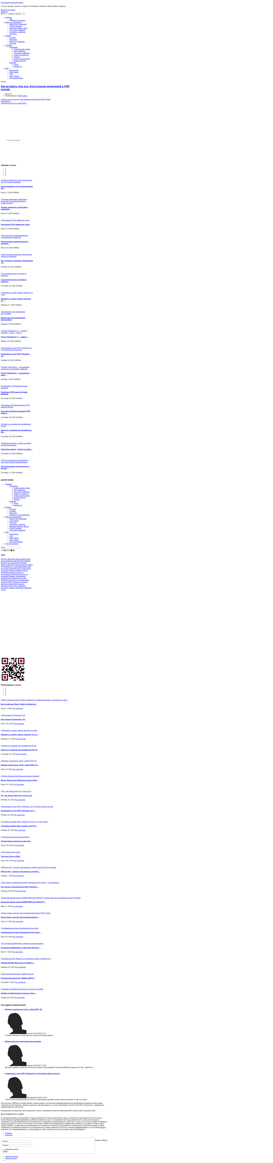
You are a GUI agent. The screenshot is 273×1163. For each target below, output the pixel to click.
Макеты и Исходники (13, 22)
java (18, 565)
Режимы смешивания (17, 576)
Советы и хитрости (21, 55)
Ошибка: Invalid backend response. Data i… (18, 993)
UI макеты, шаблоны (17, 32)
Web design (13, 70)
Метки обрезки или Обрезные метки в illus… (19, 780)
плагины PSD (6, 582)
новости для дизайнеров (19, 580)
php (16, 567)
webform (19, 570)
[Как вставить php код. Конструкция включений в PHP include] (25, 99)
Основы (17, 57)
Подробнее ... (6, 101)
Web (7, 68)
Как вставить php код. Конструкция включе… (20, 917)
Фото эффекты (19, 51)
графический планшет (10, 578)
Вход (3, 10)
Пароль (6, 1145)
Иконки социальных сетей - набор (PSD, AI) (23, 1009)
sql (9, 569)
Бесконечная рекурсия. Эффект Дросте (17, 978)
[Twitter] (7, 550)
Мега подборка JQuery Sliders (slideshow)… (19, 704)
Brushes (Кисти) (20, 61)
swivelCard (15, 569)
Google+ (20, 3)
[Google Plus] (13, 550)
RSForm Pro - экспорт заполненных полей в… (20, 872)
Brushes (4, 563)
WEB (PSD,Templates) (18, 24)
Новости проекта (18, 20)
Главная (8, 17)
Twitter (6, 3)
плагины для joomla (20, 582)
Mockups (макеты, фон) (18, 28)
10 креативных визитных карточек (15, 841)
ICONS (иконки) (15, 26)
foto (25, 563)
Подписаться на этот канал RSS (13, 103)
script (6, 569)
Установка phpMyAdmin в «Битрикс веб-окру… (21, 948)
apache (24, 559)
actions (18, 559)
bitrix (16, 561)
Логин (5, 1141)
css (9, 563)
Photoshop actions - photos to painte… (17, 449)
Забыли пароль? (11, 1156)
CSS (11, 74)
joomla (22, 565)
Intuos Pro (12, 565)
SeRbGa (4, 12)
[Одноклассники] (9, 550)
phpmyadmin (23, 567)
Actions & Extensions (22, 59)
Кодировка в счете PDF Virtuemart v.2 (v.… (18, 811)
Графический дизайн (22, 49)
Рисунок (12, 43)
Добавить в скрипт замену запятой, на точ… (20, 735)
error (22, 563)
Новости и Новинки (17, 41)
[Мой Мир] (11, 550)
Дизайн (8, 36)
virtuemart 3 (5, 570)
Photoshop (13, 47)
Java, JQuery (14, 76)
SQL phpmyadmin (16, 78)
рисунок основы (7, 584)
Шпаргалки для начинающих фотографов (23, 1041)
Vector (16, 65)
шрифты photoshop (16, 588)
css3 (13, 563)
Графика (8, 45)
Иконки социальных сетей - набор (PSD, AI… (20, 765)
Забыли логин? (11, 1158)
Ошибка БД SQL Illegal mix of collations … (18, 963)
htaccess (4, 565)
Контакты (8, 1135)
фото (11, 586)
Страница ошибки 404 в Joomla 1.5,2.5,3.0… (19, 826)
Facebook (13, 3)
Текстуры (13, 34)
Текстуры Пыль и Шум (10, 856)
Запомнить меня (11, 1149)
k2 (26, 565)
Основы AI (18, 66)
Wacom (13, 570)
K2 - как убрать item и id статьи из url (16, 796)
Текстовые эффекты (17, 30)
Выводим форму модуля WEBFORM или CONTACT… (23, 902)
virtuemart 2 (26, 569)
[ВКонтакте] (5, 550)
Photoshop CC (9, 567)
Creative (12, 38)
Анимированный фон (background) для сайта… (21, 932)
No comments (18, 708)
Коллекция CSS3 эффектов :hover (15, 224)
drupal (17, 563)
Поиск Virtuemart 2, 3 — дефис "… (15, 337)
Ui (21, 569)
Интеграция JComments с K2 (13, 719)
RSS (2, 3)
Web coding (13, 72)
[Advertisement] (9, 623)
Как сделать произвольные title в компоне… (20, 887)
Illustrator (12, 63)
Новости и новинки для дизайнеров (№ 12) (19, 750)
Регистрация (10, 10)
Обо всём (13, 40)
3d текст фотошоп (8, 559)
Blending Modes (24, 561)
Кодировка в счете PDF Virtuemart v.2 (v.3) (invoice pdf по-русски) (32, 1073)
